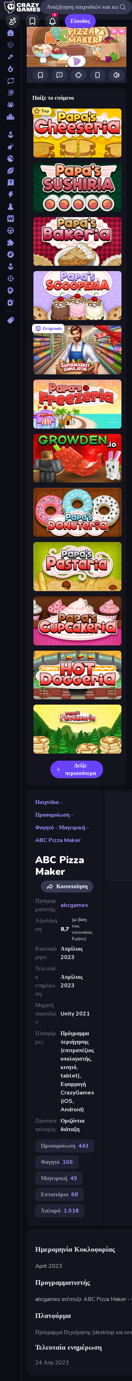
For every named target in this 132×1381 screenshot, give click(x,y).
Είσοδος (80, 21)
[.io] (10, 159)
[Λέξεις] (10, 219)
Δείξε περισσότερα (80, 769)
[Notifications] (52, 21)
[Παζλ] (10, 242)
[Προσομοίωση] (10, 266)
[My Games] (32, 21)
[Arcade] (10, 135)
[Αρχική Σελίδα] (10, 33)
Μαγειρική (72, 827)
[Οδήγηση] (10, 231)
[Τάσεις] (10, 69)
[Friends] (13, 21)
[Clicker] (10, 147)
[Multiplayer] (10, 105)
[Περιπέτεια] (10, 254)
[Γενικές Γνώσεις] (10, 183)
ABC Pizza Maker (58, 840)
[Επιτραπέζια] (10, 207)
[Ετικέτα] (10, 320)
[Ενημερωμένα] (10, 81)
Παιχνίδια (47, 802)
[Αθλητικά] (10, 171)
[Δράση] (10, 195)
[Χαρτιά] (10, 302)
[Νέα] (10, 57)
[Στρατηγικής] (10, 290)
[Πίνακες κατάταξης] (10, 117)
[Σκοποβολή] (10, 278)
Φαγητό (44, 827)
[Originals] (10, 93)
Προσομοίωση (52, 815)
